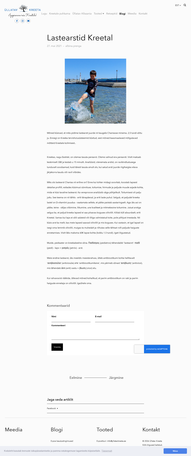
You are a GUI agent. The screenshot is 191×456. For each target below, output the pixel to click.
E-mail (98, 316)
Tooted (98, 13)
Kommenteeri (58, 325)
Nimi (53, 316)
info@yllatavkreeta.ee (116, 441)
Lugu (44, 13)
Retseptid (111, 13)
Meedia (132, 13)
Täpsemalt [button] (107, 451)
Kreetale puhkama (59, 13)
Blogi (122, 13)
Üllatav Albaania (82, 13)
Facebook (51, 408)
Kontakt (143, 13)
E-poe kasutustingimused (62, 441)
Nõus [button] (175, 451)
